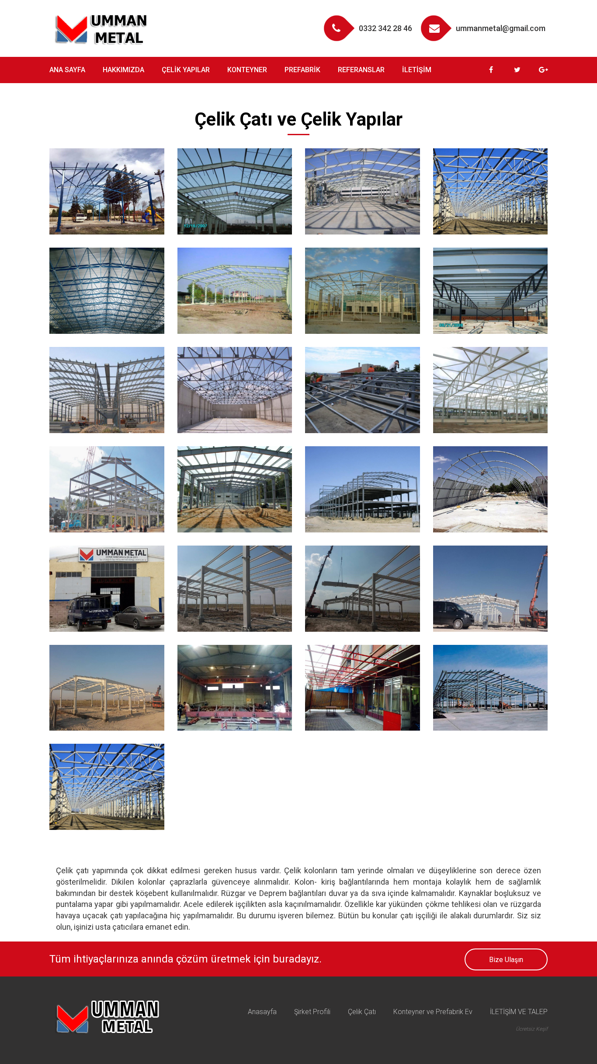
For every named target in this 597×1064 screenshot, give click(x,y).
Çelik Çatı (362, 1012)
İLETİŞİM (416, 70)
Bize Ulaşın (506, 960)
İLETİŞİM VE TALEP (519, 1012)
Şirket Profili (312, 1012)
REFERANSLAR (361, 70)
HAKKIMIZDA (123, 70)
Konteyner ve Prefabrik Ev (432, 1012)
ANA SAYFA (67, 70)
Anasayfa (262, 1012)
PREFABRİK (302, 70)
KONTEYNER (247, 70)
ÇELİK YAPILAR (186, 70)
